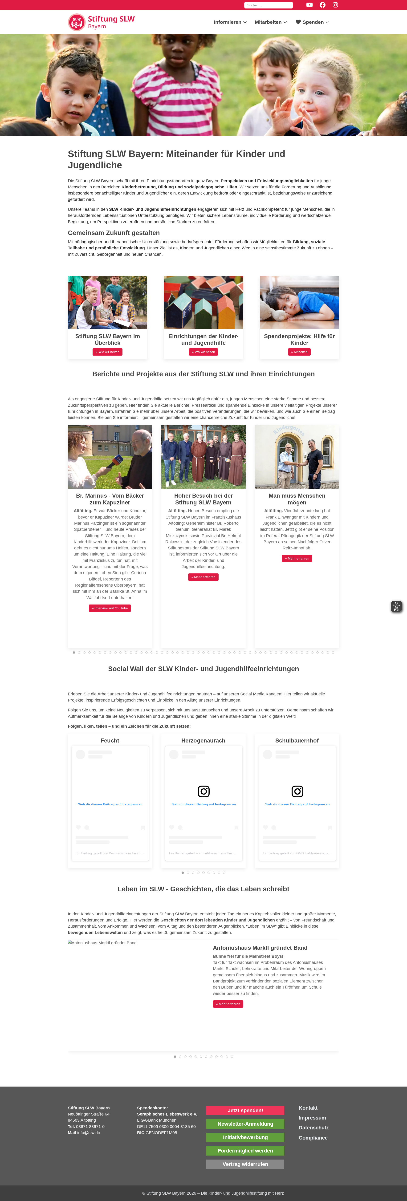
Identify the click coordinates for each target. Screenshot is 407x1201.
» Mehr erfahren (203, 577)
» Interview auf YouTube (110, 608)
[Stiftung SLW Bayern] (103, 22)
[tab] (74, 652)
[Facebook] (322, 5)
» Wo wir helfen (203, 352)
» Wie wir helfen (107, 352)
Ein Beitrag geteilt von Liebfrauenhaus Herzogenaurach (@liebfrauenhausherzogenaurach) (237, 853)
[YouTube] (309, 5)
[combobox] (268, 5)
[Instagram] (335, 5)
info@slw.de (88, 1132)
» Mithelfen (299, 352)
